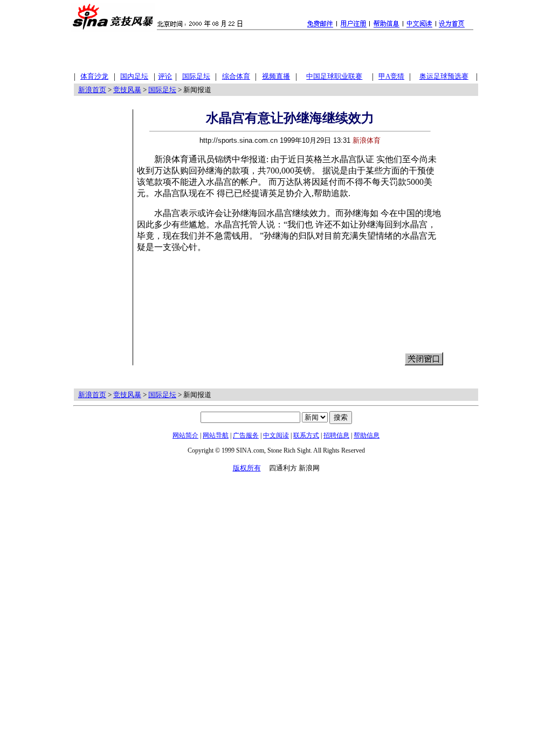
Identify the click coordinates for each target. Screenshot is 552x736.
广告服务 (246, 435)
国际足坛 (162, 90)
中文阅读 (276, 435)
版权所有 (247, 468)
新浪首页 (92, 90)
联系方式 (306, 435)
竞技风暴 (127, 90)
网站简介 (185, 435)
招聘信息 (336, 435)
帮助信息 (367, 435)
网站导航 (216, 435)
